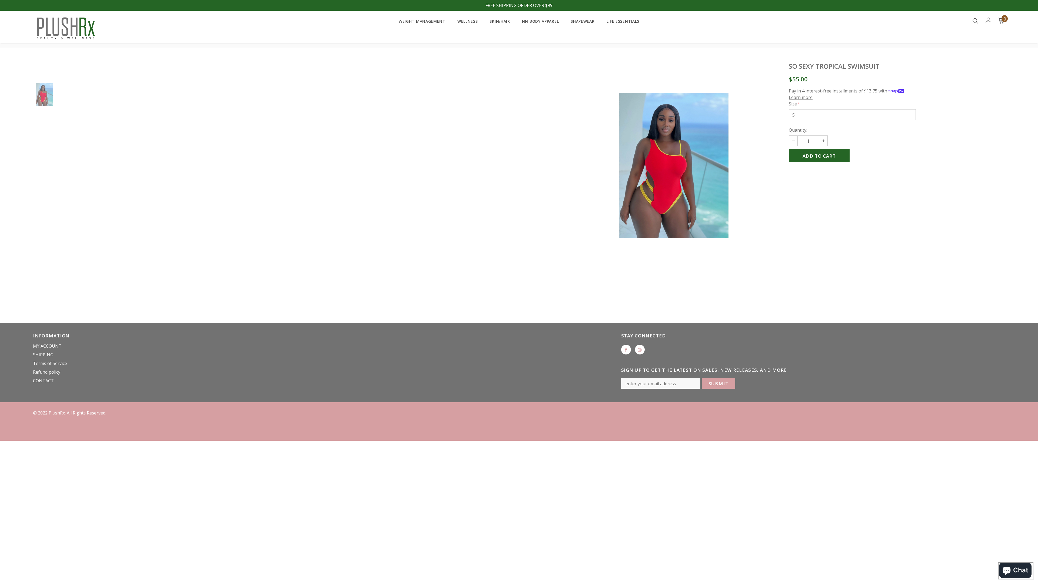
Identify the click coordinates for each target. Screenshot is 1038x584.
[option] (674, 165)
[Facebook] (626, 349)
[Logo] (65, 28)
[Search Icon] (975, 20)
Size (794, 104)
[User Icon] (989, 20)
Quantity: (798, 130)
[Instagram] (640, 349)
